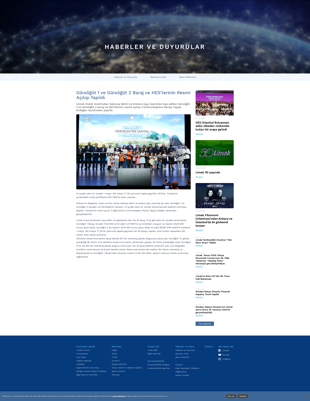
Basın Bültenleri (187, 77)
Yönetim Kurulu (83, 350)
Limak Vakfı (152, 350)
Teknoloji (115, 375)
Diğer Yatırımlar (154, 354)
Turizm (115, 357)
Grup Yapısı (81, 357)
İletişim (209, 346)
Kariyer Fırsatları (182, 375)
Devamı (199, 134)
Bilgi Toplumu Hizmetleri (87, 375)
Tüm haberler (204, 324)
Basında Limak (158, 77)
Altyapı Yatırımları (119, 364)
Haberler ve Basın (161, 39)
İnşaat (114, 350)
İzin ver (231, 396)
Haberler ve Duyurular (155, 46)
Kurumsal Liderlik (85, 346)
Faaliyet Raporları (84, 361)
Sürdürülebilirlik (155, 361)
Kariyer (179, 364)
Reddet (242, 396)
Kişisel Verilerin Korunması (87, 368)
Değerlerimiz (180, 372)
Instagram (226, 359)
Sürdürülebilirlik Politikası (158, 365)
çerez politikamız (119, 396)
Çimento (115, 361)
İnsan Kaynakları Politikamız (187, 368)
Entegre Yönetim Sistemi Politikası (91, 371)
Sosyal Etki (153, 346)
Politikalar (80, 364)
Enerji (114, 354)
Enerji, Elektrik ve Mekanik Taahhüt (127, 368)
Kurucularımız (82, 354)
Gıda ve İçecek (118, 371)
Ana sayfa (143, 39)
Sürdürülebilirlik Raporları (158, 368)
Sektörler (117, 346)
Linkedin (225, 350)
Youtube (225, 355)
